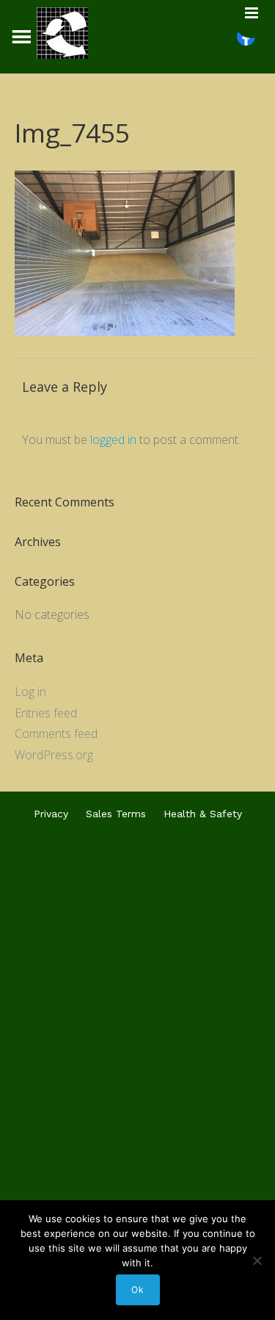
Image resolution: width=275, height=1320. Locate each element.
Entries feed (46, 713)
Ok (137, 1289)
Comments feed (56, 733)
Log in (30, 692)
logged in (113, 439)
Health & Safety (203, 813)
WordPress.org (54, 755)
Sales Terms (116, 813)
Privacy (51, 813)
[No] (256, 1260)
